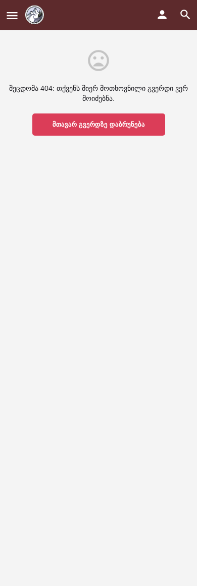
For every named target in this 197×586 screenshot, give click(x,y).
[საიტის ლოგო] (35, 15)
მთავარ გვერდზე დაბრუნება (99, 124)
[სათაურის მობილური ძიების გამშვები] (185, 14)
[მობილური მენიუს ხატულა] (12, 15)
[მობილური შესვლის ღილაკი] (162, 14)
